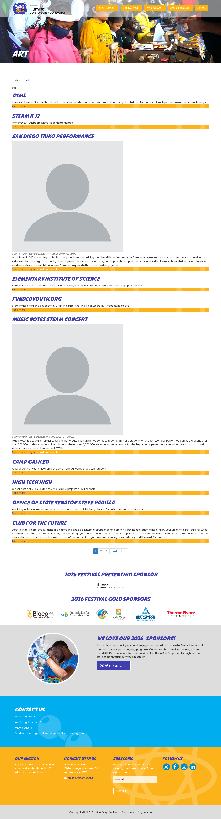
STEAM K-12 (25, 116)
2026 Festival (106, 8)
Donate (201, 8)
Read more (18, 106)
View (19, 81)
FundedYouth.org (36, 299)
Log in (31, 269)
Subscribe (122, 791)
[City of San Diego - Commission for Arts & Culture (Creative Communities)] (75, 614)
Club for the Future (39, 523)
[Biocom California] (40, 614)
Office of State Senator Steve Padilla (63, 503)
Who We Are (154, 8)
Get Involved (130, 8)
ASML (19, 96)
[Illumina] (110, 586)
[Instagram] (184, 770)
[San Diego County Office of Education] (146, 614)
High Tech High (32, 482)
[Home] (40, 8)
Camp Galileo (30, 462)
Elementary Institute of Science (56, 279)
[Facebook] (175, 770)
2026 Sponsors (114, 665)
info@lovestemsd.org (80, 778)
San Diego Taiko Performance (53, 136)
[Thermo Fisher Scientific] (181, 614)
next (114, 551)
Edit (28, 80)
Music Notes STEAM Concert (49, 319)
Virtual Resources (180, 8)
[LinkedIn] (192, 770)
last (123, 551)
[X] (166, 770)
